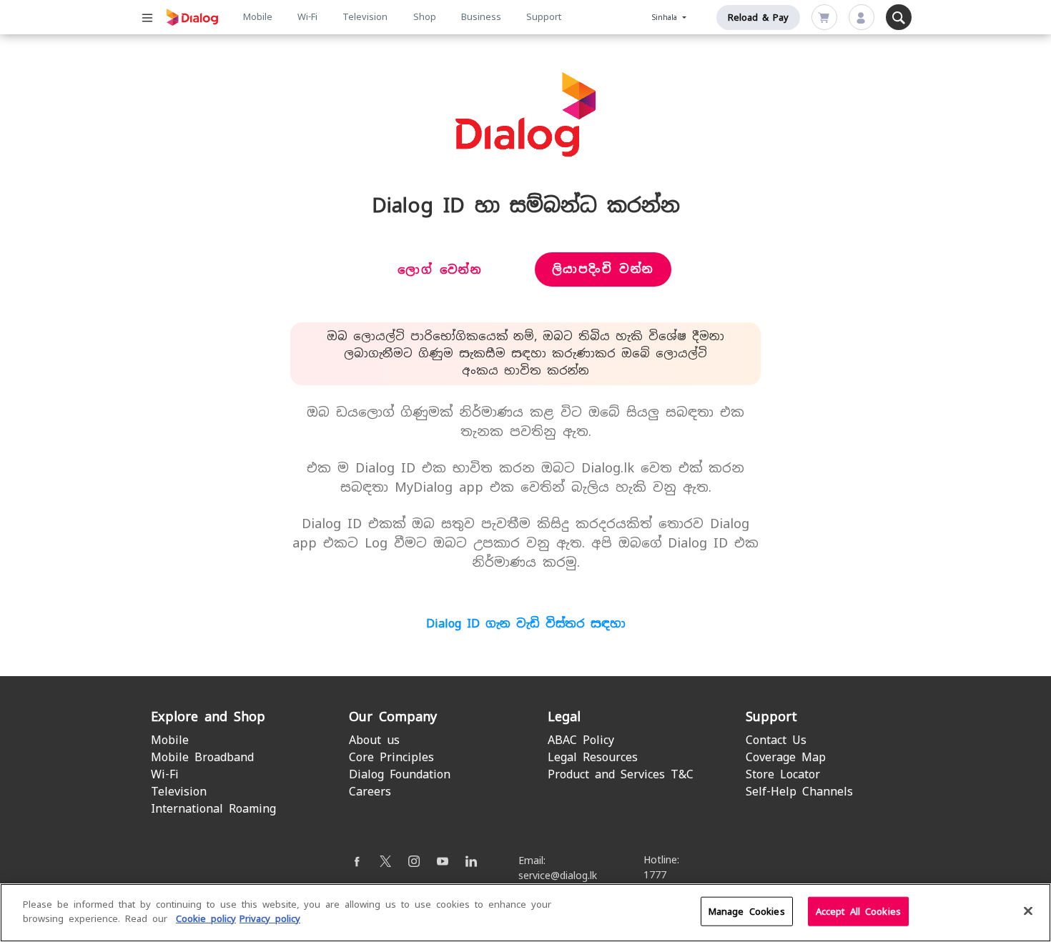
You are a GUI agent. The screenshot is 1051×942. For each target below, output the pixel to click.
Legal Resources (593, 757)
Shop (424, 17)
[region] (525, 912)
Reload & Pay (758, 17)
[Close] (1028, 910)
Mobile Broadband (202, 757)
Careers (370, 791)
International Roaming (213, 808)
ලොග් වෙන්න (440, 269)
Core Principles (391, 757)
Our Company (393, 716)
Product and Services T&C (621, 774)
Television (365, 17)
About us (374, 740)
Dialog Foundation (399, 774)
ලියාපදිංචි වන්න (603, 269)
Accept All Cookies (858, 912)
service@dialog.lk (557, 875)
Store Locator (783, 774)
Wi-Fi (307, 17)
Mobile (257, 17)
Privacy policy (270, 918)
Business (481, 17)
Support (543, 17)
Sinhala (666, 17)
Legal (564, 716)
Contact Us (776, 740)
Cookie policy (206, 918)
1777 (654, 874)
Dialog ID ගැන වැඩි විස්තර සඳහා (526, 623)
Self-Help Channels (799, 791)
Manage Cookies (747, 912)
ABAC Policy (581, 740)
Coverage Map (786, 757)
